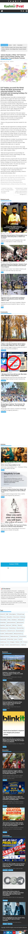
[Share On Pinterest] (14, 932)
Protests (25, 642)
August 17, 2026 (5, 233)
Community (3, 350)
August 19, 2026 (5, 372)
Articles (2, 470)
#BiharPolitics (10, 179)
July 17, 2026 (6, 769)
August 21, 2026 (5, 342)
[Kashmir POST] (2, 11)
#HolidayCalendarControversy (6, 182)
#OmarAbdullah (22, 636)
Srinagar (2, 644)
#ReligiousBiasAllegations (6, 184)
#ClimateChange (20, 614)
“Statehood (23, 644)
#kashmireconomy (4, 628)
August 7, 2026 (6, 737)
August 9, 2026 (6, 700)
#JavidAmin (2, 625)
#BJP (7, 614)
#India (9, 619)
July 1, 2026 (6, 821)
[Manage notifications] (25, 931)
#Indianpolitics (21, 619)
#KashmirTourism (11, 630)
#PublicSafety (10, 639)
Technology (10, 870)
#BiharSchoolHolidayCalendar (19, 179)
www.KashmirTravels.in (15, 644)
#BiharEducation (4, 179)
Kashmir (20, 639)
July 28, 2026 (4, 295)
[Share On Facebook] (4, 932)
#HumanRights (3, 619)
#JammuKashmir (20, 622)
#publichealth (3, 639)
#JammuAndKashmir (11, 622)
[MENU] (27, 11)
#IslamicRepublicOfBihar (17, 182)
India (3, 175)
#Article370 (2, 614)
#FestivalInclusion (18, 180)
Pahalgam (12, 642)
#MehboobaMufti (9, 633)
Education (5, 780)
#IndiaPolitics (3, 622)
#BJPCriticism (3, 180)
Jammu (15, 639)
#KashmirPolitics (20, 628)
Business (4, 680)
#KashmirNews (12, 628)
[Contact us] (23, 932)
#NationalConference (4, 636)
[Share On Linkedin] (11, 932)
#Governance (16, 617)
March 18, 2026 (5, 487)
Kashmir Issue (3, 642)
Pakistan (17, 642)
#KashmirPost (3, 630)
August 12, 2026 (5, 262)
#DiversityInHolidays (10, 180)
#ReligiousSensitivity (15, 184)
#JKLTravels (8, 625)
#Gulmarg (23, 617)
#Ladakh (2, 633)
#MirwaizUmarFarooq (18, 633)
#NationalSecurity (14, 636)
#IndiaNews (14, 619)
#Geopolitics (9, 617)
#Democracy (3, 617)
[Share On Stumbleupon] (20, 932)
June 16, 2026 (6, 915)
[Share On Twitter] (7, 932)
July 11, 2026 (6, 889)
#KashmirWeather (20, 630)
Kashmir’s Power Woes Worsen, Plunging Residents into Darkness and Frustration (7, 190)
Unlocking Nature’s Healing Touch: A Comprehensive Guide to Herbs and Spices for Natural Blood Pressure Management (21, 191)
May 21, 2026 (4, 463)
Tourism (7, 644)
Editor (12, 61)
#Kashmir (20, 625)
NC (8, 642)
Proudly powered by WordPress (8, 930)
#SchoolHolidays (22, 184)
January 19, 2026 (5, 523)
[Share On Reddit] (17, 932)
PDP (21, 642)
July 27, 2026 (6, 862)
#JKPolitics (14, 625)
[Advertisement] (14, 28)
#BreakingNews (12, 614)
